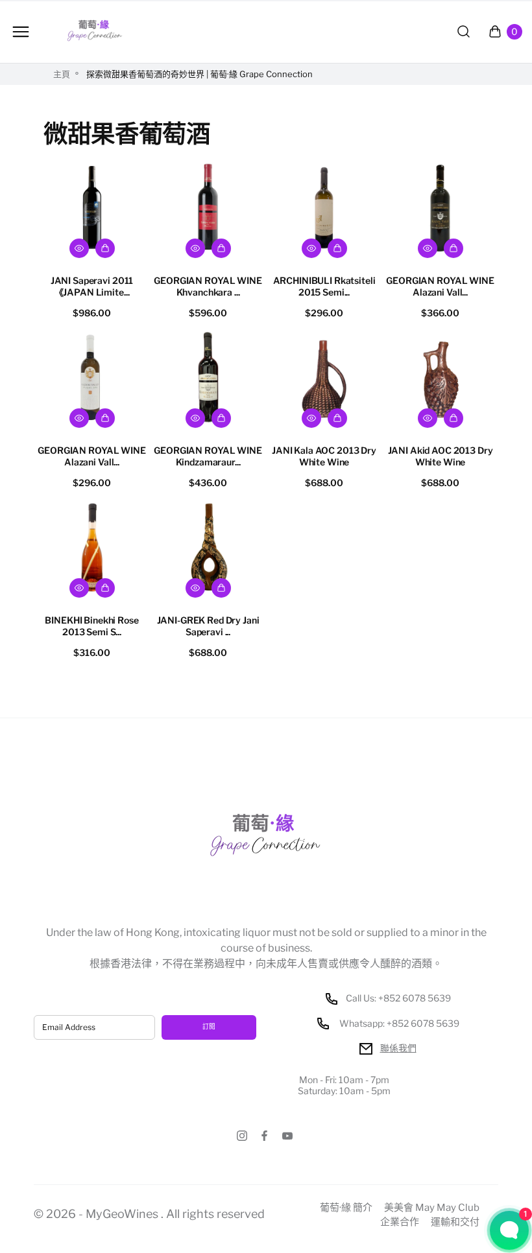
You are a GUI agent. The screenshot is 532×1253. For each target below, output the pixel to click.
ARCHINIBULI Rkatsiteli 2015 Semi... (324, 286)
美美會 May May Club (431, 1208)
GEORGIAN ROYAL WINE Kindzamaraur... (207, 456)
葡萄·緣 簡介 (346, 1208)
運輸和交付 (455, 1222)
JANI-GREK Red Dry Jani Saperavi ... (208, 626)
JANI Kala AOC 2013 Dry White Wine (324, 456)
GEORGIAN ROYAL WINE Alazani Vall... (440, 286)
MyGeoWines (122, 1214)
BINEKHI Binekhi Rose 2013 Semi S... (91, 626)
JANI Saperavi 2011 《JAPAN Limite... (92, 286)
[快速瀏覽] (79, 248)
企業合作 (399, 1222)
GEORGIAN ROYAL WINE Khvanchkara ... (207, 286)
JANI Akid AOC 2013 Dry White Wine (440, 456)
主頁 (61, 74)
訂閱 (208, 1026)
